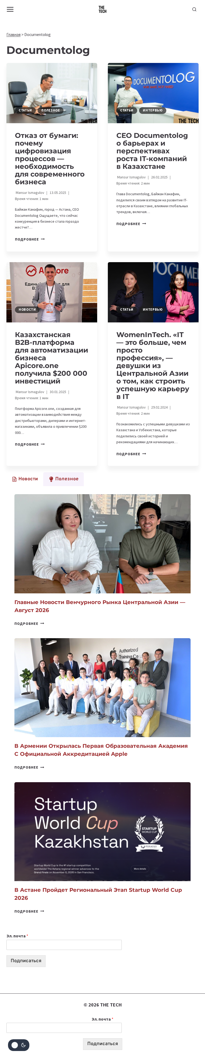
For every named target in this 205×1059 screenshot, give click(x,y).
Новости (27, 309)
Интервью (153, 110)
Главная (13, 34)
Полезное (50, 110)
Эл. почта (17, 935)
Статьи (25, 110)
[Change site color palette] (18, 1045)
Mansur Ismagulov (30, 192)
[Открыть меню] (10, 9)
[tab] (24, 479)
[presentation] (51, 93)
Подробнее (30, 239)
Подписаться (26, 961)
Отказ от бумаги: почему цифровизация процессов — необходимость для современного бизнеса (50, 158)
